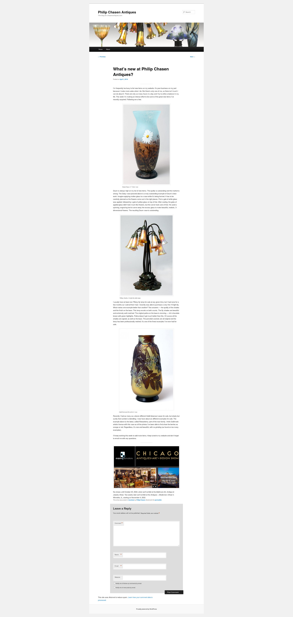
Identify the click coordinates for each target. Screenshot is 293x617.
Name (118, 554)
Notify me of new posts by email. (126, 587)
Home (100, 49)
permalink (158, 500)
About (108, 49)
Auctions (131, 500)
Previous (102, 57)
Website (117, 577)
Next (192, 57)
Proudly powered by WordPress (146, 609)
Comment (119, 523)
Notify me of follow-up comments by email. (129, 583)
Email (118, 566)
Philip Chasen (140, 500)
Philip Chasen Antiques (117, 12)
